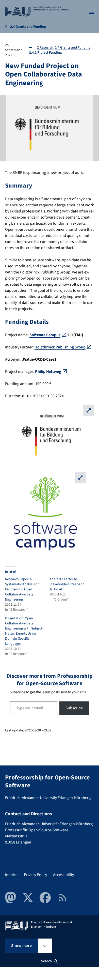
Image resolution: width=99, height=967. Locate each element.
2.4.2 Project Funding (45, 52)
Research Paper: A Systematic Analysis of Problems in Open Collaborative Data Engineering (22, 589)
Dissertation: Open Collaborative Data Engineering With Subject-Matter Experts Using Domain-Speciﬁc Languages (24, 631)
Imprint (11, 875)
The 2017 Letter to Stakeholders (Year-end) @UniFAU (68, 584)
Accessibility (63, 875)
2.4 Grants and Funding (72, 47)
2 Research (45, 47)
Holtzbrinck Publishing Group (60, 347)
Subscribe (74, 708)
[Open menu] (91, 12)
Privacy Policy (35, 875)
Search (46, 961)
